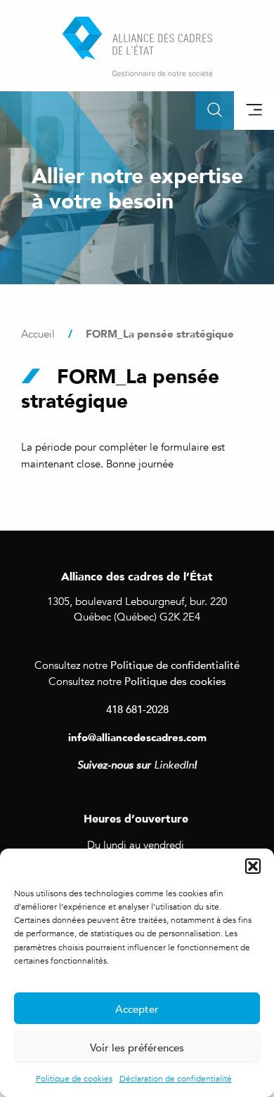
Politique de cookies (74, 1079)
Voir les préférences (137, 1047)
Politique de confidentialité (175, 664)
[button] (253, 866)
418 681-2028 (137, 708)
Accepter (137, 1008)
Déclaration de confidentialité (175, 1079)
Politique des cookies (175, 680)
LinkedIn (174, 765)
